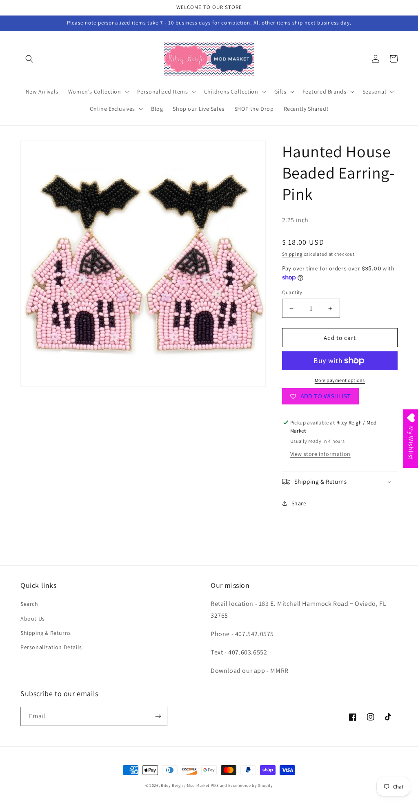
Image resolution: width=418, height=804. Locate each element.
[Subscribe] (158, 716)
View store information (320, 454)
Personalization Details (51, 647)
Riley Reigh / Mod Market (185, 785)
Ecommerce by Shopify (250, 785)
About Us (32, 618)
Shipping (292, 254)
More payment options (340, 380)
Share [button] (299, 503)
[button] (29, 59)
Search (29, 603)
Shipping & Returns (45, 632)
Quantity (292, 292)
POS (215, 785)
